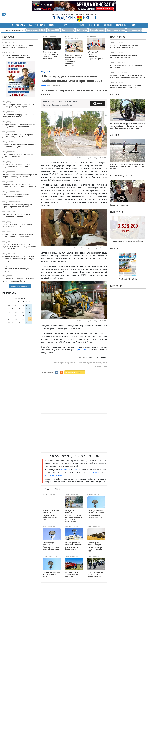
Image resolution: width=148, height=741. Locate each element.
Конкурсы (107, 25)
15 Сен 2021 (44, 85)
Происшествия (18, 25)
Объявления (121, 25)
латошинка (80, 362)
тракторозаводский (64, 362)
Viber (75, 469)
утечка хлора (101, 366)
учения (91, 362)
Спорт (64, 25)
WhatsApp (66, 469)
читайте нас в (74, 372)
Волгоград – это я (121, 175)
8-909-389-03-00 (88, 456)
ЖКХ (72, 25)
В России (116, 286)
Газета (133, 25)
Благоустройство (37, 25)
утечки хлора (83, 350)
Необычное (94, 25)
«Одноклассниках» (53, 475)
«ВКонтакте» (93, 472)
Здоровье (53, 25)
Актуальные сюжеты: (14, 30)
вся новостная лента (20, 286)
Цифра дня (117, 211)
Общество (45, 72)
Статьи (114, 94)
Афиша (114, 135)
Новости (8, 37)
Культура (81, 25)
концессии (102, 362)
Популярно (117, 37)
